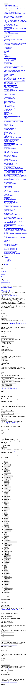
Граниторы (6, 194)
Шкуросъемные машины (10, 217)
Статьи (8, 261)
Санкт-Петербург (8, 551)
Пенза (5, 537)
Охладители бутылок (9, 141)
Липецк (5, 515)
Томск (5, 567)
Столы (13, 155)
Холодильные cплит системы (11, 64)
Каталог (6, 3)
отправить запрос (5, 640)
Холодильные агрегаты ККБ (11, 82)
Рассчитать (3, 448)
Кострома (6, 505)
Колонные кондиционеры (10, 251)
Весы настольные (8, 205)
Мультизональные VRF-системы (12, 253)
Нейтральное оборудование (11, 152)
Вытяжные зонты (16, 153)
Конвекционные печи (9, 209)
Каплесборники (8, 50)
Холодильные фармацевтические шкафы (14, 66)
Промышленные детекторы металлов (13, 238)
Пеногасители (7, 56)
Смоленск (6, 559)
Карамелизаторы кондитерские (12, 179)
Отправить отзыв (5, 606)
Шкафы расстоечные (9, 211)
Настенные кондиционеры (10, 248)
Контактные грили (8, 198)
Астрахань (6, 466)
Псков (5, 543)
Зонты (5, 55)
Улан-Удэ (6, 572)
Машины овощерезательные (11, 140)
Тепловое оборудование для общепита (13, 168)
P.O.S (5, 54)
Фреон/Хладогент (8, 89)
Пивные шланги (8, 47)
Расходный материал (9, 74)
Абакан (5, 461)
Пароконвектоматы (8, 126)
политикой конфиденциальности (9, 645)
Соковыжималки (8, 162)
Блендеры (6, 193)
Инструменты (7, 62)
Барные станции (8, 136)
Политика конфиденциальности (9, 388)
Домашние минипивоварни (11, 33)
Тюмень (6, 570)
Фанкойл (6, 242)
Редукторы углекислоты (10, 59)
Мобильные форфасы (9, 37)
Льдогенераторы (8, 151)
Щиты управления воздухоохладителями (14, 77)
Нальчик (6, 526)
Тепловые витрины (8, 149)
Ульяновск (6, 573)
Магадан (6, 516)
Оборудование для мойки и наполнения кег (15, 43)
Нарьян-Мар (7, 527)
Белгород (6, 469)
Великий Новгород (8, 475)
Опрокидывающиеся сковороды (12, 116)
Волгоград (6, 482)
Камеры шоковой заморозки (11, 67)
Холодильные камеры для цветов (12, 71)
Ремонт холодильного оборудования (13, 72)
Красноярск (6, 509)
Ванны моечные (8, 153)
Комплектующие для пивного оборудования (15, 28)
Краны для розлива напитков (11, 25)
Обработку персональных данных (9, 422)
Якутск (5, 590)
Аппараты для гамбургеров (10, 183)
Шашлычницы (7, 124)
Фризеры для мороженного (10, 156)
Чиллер (5, 241)
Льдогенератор (7, 68)
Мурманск (6, 524)
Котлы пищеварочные (9, 133)
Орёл (5, 534)
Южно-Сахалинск (8, 589)
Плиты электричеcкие (17, 121)
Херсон (5, 579)
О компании (7, 257)
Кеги (5, 52)
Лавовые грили (7, 110)
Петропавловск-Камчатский (10, 542)
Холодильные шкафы (9, 99)
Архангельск (7, 464)
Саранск (6, 553)
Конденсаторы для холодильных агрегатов (14, 78)
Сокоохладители (8, 186)
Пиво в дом (6, 45)
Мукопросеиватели (8, 213)
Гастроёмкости (7, 155)
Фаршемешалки (8, 220)
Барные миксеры (8, 187)
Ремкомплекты (7, 48)
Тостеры (6, 122)
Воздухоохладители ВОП (10, 79)
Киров (5, 504)
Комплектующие (8, 75)
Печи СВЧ (6, 190)
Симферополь (7, 557)
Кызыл (5, 513)
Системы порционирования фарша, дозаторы (15, 233)
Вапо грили (18, 170)
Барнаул (6, 468)
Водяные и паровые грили (10, 163)
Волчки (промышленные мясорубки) (13, 218)
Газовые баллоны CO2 (9, 63)
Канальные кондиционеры (10, 249)
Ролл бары (6, 36)
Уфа (5, 575)
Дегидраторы (7, 175)
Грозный (6, 488)
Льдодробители (7, 130)
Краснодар (6, 507)
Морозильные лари (8, 101)
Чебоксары (6, 581)
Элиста (5, 587)
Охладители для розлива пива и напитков (14, 20)
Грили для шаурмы (8, 164)
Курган (5, 510)
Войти (2, 346)
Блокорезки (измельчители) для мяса (13, 215)
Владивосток (7, 477)
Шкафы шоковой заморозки (11, 93)
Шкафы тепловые (8, 103)
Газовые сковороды (16, 174)
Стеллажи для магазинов (10, 199)
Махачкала (6, 521)
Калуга (5, 501)
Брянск (5, 474)
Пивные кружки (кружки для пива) (13, 39)
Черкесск (6, 584)
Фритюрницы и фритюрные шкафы (13, 157)
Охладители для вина (9, 166)
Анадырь (6, 463)
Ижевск (6, 493)
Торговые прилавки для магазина (12, 206)
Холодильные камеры (9, 95)
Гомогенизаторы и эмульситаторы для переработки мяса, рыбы (13, 222)
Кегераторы (7, 29)
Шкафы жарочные (8, 125)
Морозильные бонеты (9, 98)
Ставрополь (7, 560)
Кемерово (6, 502)
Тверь (5, 565)
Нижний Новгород (8, 529)
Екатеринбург (7, 490)
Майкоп (6, 520)
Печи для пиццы (8, 105)
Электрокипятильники (9, 184)
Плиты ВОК (7, 120)
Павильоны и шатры (9, 60)
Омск (5, 532)
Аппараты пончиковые (9, 143)
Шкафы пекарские (8, 210)
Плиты (5, 118)
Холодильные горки (9, 86)
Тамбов (5, 564)
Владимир (6, 480)
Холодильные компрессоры (11, 87)
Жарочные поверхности (15, 176)
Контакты (6, 265)
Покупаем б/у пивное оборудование (13, 44)
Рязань (5, 546)
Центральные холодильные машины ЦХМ (14, 81)
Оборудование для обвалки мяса (12, 214)
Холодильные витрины (9, 102)
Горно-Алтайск (7, 487)
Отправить (3, 319)
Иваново (6, 491)
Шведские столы (8, 182)
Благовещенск (7, 472)
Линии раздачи (7, 132)
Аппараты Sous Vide (9, 170)
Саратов (6, 554)
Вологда (6, 483)
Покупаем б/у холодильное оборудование (14, 70)
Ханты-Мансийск (8, 578)
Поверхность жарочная (9, 106)
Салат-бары (6, 147)
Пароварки (6, 117)
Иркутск (6, 494)
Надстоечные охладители (10, 21)
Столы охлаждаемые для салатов (12, 108)
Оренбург (6, 535)
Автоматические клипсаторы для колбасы (14, 237)
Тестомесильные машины (10, 207)
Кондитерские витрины (10, 83)
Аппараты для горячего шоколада (12, 167)
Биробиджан (7, 471)
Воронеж (6, 485)
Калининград (7, 499)
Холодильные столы (9, 97)
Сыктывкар (6, 562)
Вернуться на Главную (6, 287)
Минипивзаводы (8, 35)
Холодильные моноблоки (10, 85)
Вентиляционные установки (11, 244)
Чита (5, 586)
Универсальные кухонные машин (12, 137)
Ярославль (6, 592)
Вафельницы (7, 197)
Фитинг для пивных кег (10, 58)
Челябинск (6, 583)
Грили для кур (7, 159)
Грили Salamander (8, 109)
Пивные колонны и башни (10, 24)
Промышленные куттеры (10, 224)
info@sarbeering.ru (5, 282)
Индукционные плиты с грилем (15, 178)
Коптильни (6, 112)
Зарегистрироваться (5, 387)
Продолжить (4, 359)
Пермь (5, 538)
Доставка (6, 264)
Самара (6, 549)
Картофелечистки (8, 129)
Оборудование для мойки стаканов (12, 41)
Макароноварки (8, 113)
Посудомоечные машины (10, 148)
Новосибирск (7, 531)
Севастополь (7, 556)
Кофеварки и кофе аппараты (11, 160)
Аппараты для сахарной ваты (11, 139)
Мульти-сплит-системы (9, 252)
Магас (5, 518)
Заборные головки (8, 18)
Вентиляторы (7, 240)
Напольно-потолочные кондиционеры (13, 247)
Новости (9, 260)
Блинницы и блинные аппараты (12, 191)
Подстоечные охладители (12, 23)
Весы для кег (7, 40)
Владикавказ (7, 479)
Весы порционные (8, 195)
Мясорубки (6, 135)
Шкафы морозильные (9, 94)
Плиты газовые (14, 120)
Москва (6, 523)
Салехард (6, 548)
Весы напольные (8, 203)
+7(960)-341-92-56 (5, 280)
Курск (5, 512)
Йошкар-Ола (7, 496)
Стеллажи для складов (9, 201)
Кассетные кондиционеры (10, 245)
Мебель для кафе (8, 27)
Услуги (5, 263)
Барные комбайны (8, 188)
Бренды (8, 259)
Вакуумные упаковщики (10, 128)
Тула (5, 568)
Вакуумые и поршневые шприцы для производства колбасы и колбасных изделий (15, 228)
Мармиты (6, 114)
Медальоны (6, 51)
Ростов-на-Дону (7, 545)
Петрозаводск (7, 540)
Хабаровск (6, 576)
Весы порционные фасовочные (12, 202)
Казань (5, 498)
